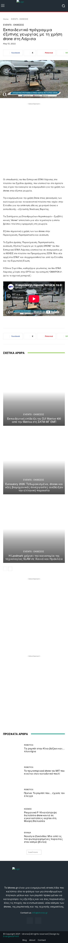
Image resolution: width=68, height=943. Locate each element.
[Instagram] (38, 920)
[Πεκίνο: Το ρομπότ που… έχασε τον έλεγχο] (12, 793)
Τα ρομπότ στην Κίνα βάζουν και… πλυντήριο (44, 750)
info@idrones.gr (40, 913)
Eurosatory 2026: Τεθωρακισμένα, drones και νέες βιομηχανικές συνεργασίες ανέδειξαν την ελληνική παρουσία (34, 487)
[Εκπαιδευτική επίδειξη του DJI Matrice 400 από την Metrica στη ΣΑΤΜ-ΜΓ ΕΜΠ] (34, 392)
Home (6, 19)
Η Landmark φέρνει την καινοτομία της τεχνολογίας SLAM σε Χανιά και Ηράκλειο (34, 557)
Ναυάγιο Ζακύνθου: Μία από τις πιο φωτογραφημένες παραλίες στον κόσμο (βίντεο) (43, 838)
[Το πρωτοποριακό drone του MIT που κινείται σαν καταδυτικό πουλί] (12, 770)
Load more (33, 852)
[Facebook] (30, 920)
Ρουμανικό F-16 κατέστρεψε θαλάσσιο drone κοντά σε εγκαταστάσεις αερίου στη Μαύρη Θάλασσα (40, 816)
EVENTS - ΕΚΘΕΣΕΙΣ (19, 19)
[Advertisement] (34, 139)
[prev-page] (5, 569)
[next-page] (10, 569)
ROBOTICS (28, 745)
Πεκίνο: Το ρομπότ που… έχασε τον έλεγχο (44, 794)
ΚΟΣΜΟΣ (28, 809)
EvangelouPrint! (11, 936)
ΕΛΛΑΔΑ (27, 832)
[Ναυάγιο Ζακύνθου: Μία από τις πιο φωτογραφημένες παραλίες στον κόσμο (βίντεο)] (12, 837)
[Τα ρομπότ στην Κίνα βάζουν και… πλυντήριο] (12, 748)
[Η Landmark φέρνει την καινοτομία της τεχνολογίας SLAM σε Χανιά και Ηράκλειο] (34, 529)
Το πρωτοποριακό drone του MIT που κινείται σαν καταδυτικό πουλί (44, 772)
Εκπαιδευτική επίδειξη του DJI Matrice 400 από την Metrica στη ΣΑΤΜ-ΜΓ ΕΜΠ (34, 420)
